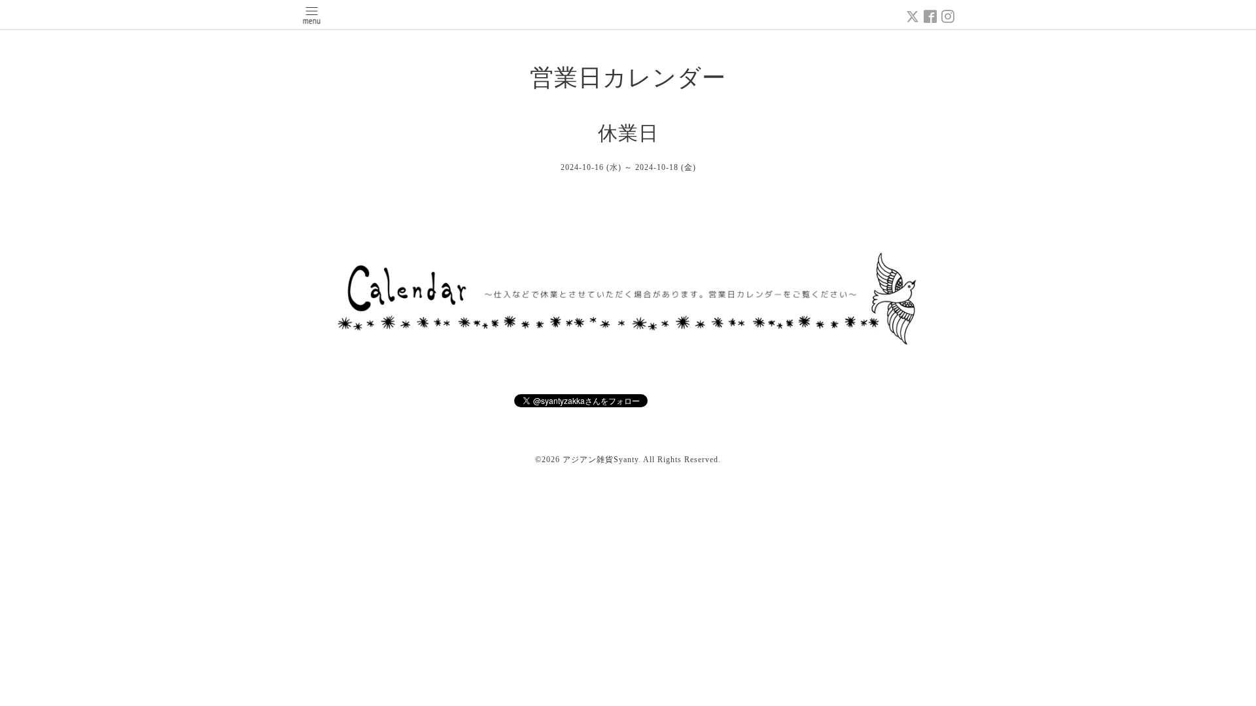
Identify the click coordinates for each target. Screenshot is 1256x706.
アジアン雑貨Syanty (600, 459)
